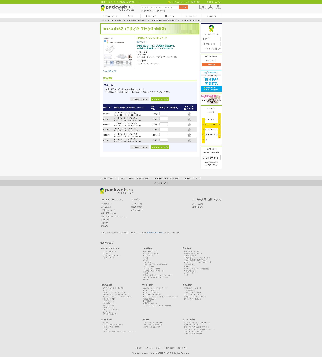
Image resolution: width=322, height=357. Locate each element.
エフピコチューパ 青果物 (192, 292)
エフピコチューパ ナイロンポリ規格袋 (197, 258)
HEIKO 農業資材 (189, 290)
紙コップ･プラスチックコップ (113, 324)
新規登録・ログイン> (214, 2)
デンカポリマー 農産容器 (192, 299)
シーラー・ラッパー (191, 273)
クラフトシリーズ (109, 258)
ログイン (209, 38)
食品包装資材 (106, 285)
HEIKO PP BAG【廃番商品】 (153, 294)
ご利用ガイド (106, 203)
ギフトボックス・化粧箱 (151, 268)
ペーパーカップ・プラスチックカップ (115, 294)
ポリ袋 (145, 260)
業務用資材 (187, 248)
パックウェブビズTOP (106, 178)
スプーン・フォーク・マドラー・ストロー (117, 296)
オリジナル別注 (137, 210)
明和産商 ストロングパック (193, 253)
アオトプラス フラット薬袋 (193, 331)
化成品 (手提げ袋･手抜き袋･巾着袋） (139, 178)
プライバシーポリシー (154, 348)
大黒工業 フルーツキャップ (193, 294)
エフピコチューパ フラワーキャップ (155, 288)
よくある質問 (197, 203)
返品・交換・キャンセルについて (114, 216)
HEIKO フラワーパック (151, 292)
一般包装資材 (121, 178)
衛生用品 (145, 319)
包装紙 (145, 273)
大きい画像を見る (110, 71)
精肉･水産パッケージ (110, 303)
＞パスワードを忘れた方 (212, 49)
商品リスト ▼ (142, 42)
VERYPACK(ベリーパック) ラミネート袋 (198, 262)
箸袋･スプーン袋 (108, 305)
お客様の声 (105, 219)
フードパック (107, 290)
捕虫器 (186, 275)
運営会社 (104, 225)
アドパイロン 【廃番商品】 (193, 333)
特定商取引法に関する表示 (176, 348)
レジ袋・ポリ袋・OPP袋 (111, 327)
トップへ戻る (162, 182)
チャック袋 (147, 262)
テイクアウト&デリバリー (111, 256)
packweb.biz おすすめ (110, 248)
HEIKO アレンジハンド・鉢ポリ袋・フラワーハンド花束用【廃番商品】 (160, 297)
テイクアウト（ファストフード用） (115, 292)
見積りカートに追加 (160, 99)
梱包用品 (146, 279)
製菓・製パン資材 (109, 299)
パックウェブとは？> (177, 2)
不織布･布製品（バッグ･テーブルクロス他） (158, 275)
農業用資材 (187, 285)
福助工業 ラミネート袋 (191, 251)
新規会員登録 (210, 44)
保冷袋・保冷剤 (108, 312)
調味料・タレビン (109, 307)
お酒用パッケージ (109, 301)
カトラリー (106, 329)
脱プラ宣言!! (107, 253)
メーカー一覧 (136, 203)
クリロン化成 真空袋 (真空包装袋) (195, 260)
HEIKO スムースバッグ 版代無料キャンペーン (199, 329)
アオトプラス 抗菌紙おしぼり (153, 324)
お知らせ (104, 222)
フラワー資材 (147, 285)
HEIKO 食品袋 (188, 264)
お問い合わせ (197, 206)
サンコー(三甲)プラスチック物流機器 (196, 268)
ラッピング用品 (148, 266)
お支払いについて (108, 210)
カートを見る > (211, 60)
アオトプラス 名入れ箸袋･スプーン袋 (196, 327)
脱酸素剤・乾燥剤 (190, 266)
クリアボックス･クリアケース (153, 271)
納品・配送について (108, 213)
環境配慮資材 (106, 319)
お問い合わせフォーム (155, 232)
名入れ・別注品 (189, 319)
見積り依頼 (211, 64)
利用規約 (138, 348)
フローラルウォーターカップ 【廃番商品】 (157, 305)
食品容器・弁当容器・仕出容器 (113, 288)
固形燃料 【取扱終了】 (110, 314)
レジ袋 (145, 258)
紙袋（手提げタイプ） (150, 251)
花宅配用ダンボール (150, 303)
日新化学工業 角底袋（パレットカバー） (157, 277)
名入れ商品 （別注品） (191, 324)
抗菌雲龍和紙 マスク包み (151, 327)
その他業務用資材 (190, 271)
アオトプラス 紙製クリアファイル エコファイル (119, 331)
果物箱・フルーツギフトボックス (195, 296)
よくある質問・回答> (193, 2)
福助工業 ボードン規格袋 (192, 288)
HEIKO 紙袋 (147, 301)
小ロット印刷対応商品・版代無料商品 (197, 322)
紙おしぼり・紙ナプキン (111, 309)
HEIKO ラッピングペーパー (152, 290)
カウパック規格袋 (190, 256)
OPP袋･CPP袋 (148, 256)
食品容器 (106, 322)
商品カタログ (136, 206)
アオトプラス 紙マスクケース (153, 322)
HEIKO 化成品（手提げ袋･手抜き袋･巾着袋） (167, 178)
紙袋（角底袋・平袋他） (151, 253)
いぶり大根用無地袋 (109, 251)
